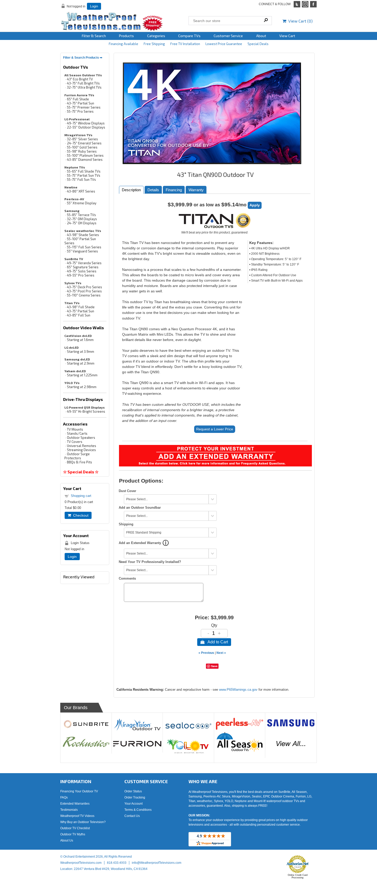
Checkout (79, 515)
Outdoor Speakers (81, 437)
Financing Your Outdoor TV (79, 791)
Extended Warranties (75, 803)
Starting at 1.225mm (82, 375)
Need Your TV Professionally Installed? (150, 562)
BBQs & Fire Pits (79, 462)
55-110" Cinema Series (84, 295)
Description (131, 190)
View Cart (287, 36)
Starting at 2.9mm (80, 363)
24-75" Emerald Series (84, 143)
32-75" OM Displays (82, 219)
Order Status (133, 791)
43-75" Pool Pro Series (84, 291)
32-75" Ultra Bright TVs (84, 87)
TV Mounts (75, 429)
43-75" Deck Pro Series (84, 287)
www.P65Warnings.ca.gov (238, 689)
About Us (66, 840)
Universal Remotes (81, 446)
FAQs (64, 797)
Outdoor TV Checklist (75, 828)
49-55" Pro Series (80, 275)
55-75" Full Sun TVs (81, 179)
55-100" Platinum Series (85, 155)
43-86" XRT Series (81, 191)
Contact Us (132, 816)
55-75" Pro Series (80, 111)
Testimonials (69, 810)
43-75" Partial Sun (80, 103)
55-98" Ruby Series (82, 151)
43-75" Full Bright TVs (83, 83)
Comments (127, 578)
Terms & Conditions (138, 810)
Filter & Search (94, 36)
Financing (174, 190)
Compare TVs (189, 36)
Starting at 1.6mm (80, 340)
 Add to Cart (214, 642)
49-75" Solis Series (81, 271)
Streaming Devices (81, 450)
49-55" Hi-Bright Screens (86, 411)
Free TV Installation (185, 44)
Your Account (133, 803)
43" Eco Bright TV (80, 79)
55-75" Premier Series (84, 107)
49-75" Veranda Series (84, 263)
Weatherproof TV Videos (77, 816)
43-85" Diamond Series (85, 159)
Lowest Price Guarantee (223, 44)
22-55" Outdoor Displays (86, 127)
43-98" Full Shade (81, 307)
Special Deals (258, 44)
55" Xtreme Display (81, 203)
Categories (156, 36)
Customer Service (228, 36)
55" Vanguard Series (82, 251)
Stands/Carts (77, 433)
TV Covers (74, 442)
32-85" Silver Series (82, 139)
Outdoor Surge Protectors (77, 456)
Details (153, 190)
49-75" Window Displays (86, 123)
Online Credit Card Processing (297, 876)
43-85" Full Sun (78, 315)
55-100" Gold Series (82, 147)
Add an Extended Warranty (140, 543)
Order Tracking (134, 797)
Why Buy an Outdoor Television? (83, 822)
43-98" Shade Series (83, 235)
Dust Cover (127, 491)
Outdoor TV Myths (72, 834)
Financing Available (123, 44)
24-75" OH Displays (81, 223)
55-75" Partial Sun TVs (83, 175)
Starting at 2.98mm (81, 387)
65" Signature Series (82, 267)
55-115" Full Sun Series (84, 247)
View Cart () (299, 20)
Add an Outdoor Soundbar (140, 507)
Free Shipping (154, 44)
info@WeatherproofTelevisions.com (156, 863)
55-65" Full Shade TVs (84, 171)
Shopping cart (81, 496)
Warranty (196, 190)
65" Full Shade (78, 99)
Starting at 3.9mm (80, 351)
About (261, 36)
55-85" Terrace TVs (81, 215)
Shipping (126, 524)
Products (126, 36)
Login (94, 6)
